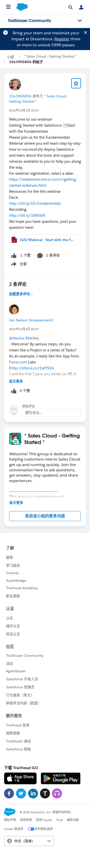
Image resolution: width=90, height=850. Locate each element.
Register (62, 39)
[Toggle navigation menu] (80, 20)
